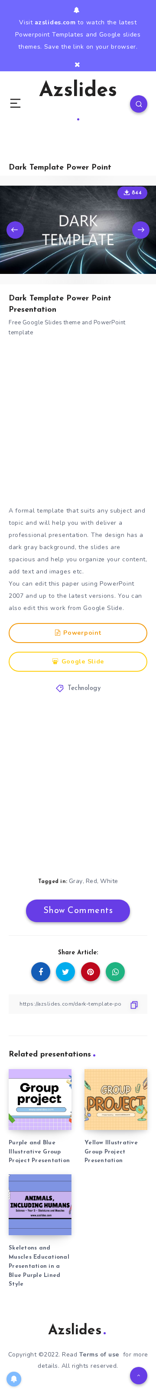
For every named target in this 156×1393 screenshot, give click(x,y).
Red (92, 881)
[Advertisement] (78, 423)
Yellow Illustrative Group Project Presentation (111, 1152)
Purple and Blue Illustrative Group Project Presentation (39, 1152)
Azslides (78, 91)
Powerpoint (82, 633)
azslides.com (55, 22)
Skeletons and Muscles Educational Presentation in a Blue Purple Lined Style (39, 1266)
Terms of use (99, 1354)
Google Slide (83, 661)
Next (141, 230)
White (109, 881)
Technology (84, 688)
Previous (15, 230)
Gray (76, 881)
